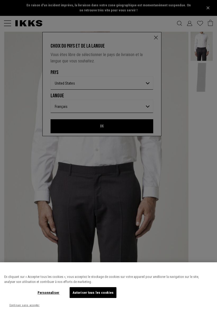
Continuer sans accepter (24, 305)
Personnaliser (49, 293)
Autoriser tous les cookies (93, 293)
